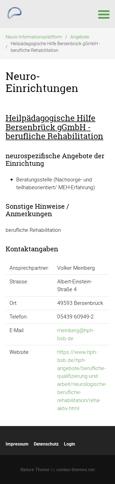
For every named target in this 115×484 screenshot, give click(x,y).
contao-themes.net (75, 469)
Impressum (17, 444)
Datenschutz (46, 444)
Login (69, 444)
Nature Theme (34, 469)
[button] (103, 14)
